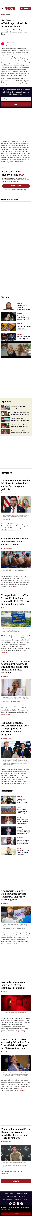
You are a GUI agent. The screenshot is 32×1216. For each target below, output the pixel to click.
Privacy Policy (26, 1207)
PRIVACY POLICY (21, 1197)
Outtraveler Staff (10, 43)
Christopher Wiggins (7, 607)
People (19, 817)
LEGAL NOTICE (26, 1200)
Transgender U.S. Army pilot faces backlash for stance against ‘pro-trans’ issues (20, 414)
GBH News (13, 701)
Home (3, 14)
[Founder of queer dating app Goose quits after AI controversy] (8, 820)
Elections (20, 838)
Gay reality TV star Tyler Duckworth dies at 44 (23, 852)
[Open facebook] (10, 1203)
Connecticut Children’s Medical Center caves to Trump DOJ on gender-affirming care (13, 895)
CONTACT (7, 1194)
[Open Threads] (18, 1203)
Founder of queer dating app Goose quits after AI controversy (23, 822)
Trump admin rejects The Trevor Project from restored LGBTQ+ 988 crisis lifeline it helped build (15, 600)
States (19, 807)
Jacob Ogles (5, 493)
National (19, 303)
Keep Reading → (16, 530)
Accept (16, 1213)
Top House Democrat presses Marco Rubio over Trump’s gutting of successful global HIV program (15, 728)
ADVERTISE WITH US (11, 1197)
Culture (19, 334)
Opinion (19, 313)
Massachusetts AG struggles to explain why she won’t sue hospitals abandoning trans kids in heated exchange (15, 666)
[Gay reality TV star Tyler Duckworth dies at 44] (8, 851)
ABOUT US (12, 1194)
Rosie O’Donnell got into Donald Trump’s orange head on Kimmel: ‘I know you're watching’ (23, 833)
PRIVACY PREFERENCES (8, 1200)
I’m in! (16, 104)
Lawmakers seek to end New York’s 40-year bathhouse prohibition (13, 984)
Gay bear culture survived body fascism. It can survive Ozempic (15, 541)
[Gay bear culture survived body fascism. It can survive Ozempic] (16, 559)
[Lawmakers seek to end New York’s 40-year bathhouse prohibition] (16, 1003)
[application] (16, 349)
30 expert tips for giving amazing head (18, 407)
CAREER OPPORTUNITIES (21, 1194)
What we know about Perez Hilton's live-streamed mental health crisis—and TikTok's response (15, 1133)
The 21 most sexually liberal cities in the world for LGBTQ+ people (20, 426)
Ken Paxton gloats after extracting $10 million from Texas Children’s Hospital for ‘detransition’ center (15, 1044)
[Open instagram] (21, 1203)
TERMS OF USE (18, 1200)
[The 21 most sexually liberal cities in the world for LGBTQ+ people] (5, 425)
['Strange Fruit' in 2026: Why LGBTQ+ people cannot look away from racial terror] (8, 316)
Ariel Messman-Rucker (7, 548)
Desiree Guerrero (6, 1052)
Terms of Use (6, 1209)
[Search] (18, 8)
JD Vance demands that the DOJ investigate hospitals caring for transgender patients (15, 485)
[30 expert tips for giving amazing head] (5, 407)
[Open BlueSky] (14, 1203)
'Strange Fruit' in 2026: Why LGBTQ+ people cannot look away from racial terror (23, 319)
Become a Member (16, 186)
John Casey (5, 991)
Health (8, 14)
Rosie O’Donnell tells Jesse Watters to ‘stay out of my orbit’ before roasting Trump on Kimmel (24, 340)
